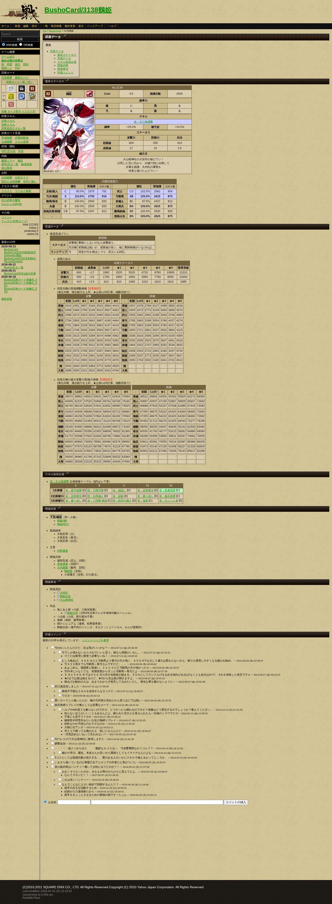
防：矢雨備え (95, 496)
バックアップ (95, 26)
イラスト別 (28, 111)
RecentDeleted (13, 261)
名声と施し (30, 181)
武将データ (57, 51)
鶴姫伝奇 (72, 613)
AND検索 (11, 45)
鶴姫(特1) (63, 524)
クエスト (6, 191)
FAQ (17, 68)
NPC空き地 (8, 151)
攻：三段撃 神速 (97, 500)
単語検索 (56, 26)
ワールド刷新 (23, 191)
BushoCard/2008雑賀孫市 (20, 252)
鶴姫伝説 (65, 596)
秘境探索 (26, 164)
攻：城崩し (119, 490)
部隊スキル (8, 124)
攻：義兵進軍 (167, 496)
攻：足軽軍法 (145, 490)
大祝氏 (64, 592)
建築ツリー (8, 160)
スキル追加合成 (66, 61)
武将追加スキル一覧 (13, 128)
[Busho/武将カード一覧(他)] (11, 106)
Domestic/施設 (13, 255)
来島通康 (62, 564)
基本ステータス (66, 54)
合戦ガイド (21, 177)
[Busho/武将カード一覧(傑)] (32, 99)
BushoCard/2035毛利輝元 (20, 258)
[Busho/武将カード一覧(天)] (11, 91)
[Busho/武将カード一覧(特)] (32, 91)
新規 (17, 26)
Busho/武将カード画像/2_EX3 (20, 290)
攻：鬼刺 (142, 500)
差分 (81, 26)
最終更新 (70, 26)
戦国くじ (6, 68)
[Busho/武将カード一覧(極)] (21, 91)
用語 (25, 64)
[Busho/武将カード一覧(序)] (21, 99)
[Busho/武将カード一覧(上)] (11, 99)
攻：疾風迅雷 (167, 490)
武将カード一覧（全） (19, 82)
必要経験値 (21, 137)
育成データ (64, 58)
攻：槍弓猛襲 (73, 490)
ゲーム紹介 (8, 56)
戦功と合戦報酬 (10, 181)
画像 (4, 111)
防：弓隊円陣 (95, 490)
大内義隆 (62, 567)
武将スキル (8, 120)
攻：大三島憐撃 (143, 121)
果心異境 (6, 168)
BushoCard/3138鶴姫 (78, 10)
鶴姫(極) (62, 520)
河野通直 (62, 550)
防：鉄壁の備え (122, 500)
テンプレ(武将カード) (14, 221)
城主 (17, 64)
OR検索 (28, 45)
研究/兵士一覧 (9, 164)
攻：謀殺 (118, 496)
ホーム (5, 26)
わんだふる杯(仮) (11, 204)
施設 (20, 160)
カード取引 (14, 111)
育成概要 (6, 137)
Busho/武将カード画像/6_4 (20, 279)
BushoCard (11, 249)
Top (45, 31)
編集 (26, 26)
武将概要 (6, 77)
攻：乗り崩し (145, 496)
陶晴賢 (68, 571)
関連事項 (62, 68)
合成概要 (6, 141)
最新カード (21, 77)
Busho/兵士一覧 (13, 267)
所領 (20, 151)
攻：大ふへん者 (168, 500)
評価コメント (65, 72)
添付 (34, 26)
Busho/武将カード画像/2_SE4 (20, 284)
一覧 (45, 26)
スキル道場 (21, 141)
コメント (6, 217)
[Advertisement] (81, 841)
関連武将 (62, 65)
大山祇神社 (66, 599)
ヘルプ (112, 26)
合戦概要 (6, 177)
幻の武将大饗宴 (10, 200)
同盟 (9, 64)
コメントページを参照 (95, 640)
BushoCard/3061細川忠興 (20, 273)
